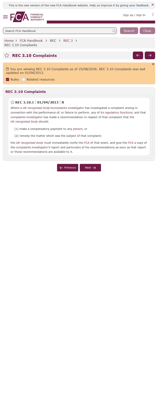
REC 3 (68, 40)
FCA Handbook (31, 40)
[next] (150, 55)
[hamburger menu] (5, 17)
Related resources (41, 79)
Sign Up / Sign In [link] (134, 15)
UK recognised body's (37, 108)
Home (9, 40)
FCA (86, 142)
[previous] (138, 55)
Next (88, 167)
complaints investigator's (33, 147)
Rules (15, 79)
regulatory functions (118, 112)
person (77, 129)
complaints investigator (68, 108)
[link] (27, 17)
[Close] (152, 5)
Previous (70, 167)
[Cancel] (153, 64)
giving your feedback (134, 5)
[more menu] (153, 14)
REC (53, 40)
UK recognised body (24, 121)
